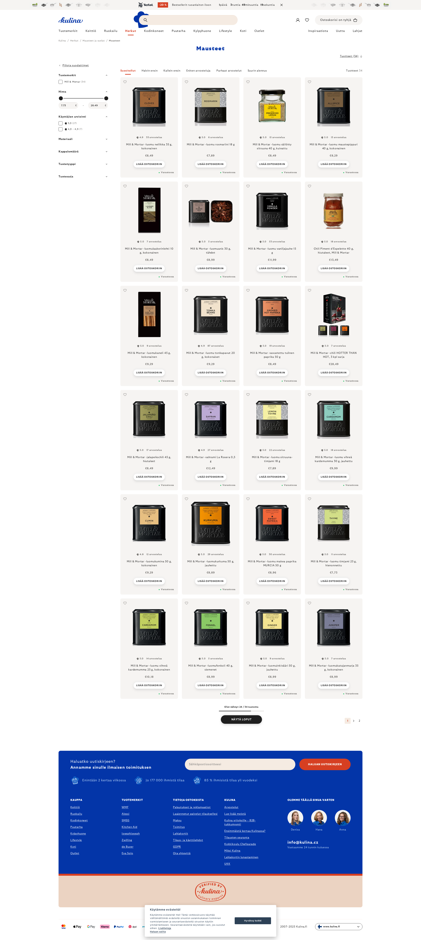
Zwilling (127, 840)
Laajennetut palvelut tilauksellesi (195, 814)
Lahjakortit (180, 833)
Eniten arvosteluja (198, 70)
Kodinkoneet (79, 820)
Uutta (340, 31)
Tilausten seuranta (236, 837)
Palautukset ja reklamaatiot (192, 807)
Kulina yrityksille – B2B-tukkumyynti (240, 822)
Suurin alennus (257, 70)
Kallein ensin (171, 70)
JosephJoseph (131, 833)
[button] (241, 72)
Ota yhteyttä (182, 853)
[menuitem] (68, 32)
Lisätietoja (164, 928)
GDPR (177, 846)
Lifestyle (76, 840)
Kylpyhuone (78, 833)
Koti (73, 846)
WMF (125, 807)
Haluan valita (158, 931)
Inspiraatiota (318, 31)
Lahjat (357, 31)
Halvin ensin (150, 70)
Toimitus (179, 827)
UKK (227, 864)
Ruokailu (76, 814)
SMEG (125, 820)
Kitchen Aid (129, 827)
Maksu (177, 820)
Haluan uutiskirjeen (325, 764)
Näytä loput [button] (241, 719)
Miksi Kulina (232, 850)
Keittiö (75, 807)
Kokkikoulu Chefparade (240, 844)
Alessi (125, 814)
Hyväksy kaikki (252, 920)
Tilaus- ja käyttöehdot (188, 840)
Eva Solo (127, 853)
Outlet (74, 853)
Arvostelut (231, 807)
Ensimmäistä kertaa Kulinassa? (244, 831)
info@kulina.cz (302, 842)
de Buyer (127, 846)
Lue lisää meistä (235, 814)
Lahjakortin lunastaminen (241, 857)
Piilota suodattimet (75, 65)
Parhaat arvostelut (229, 70)
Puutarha (76, 827)
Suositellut (128, 70)
